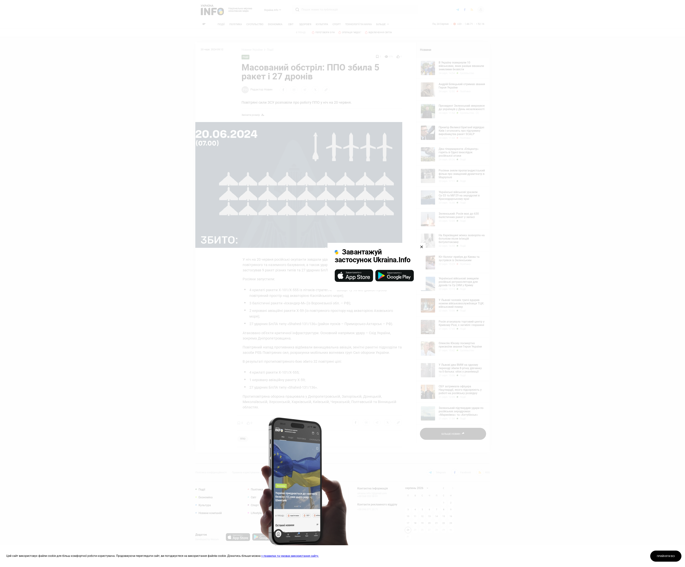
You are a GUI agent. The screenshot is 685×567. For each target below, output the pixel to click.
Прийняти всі (666, 556)
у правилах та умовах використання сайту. (290, 556)
